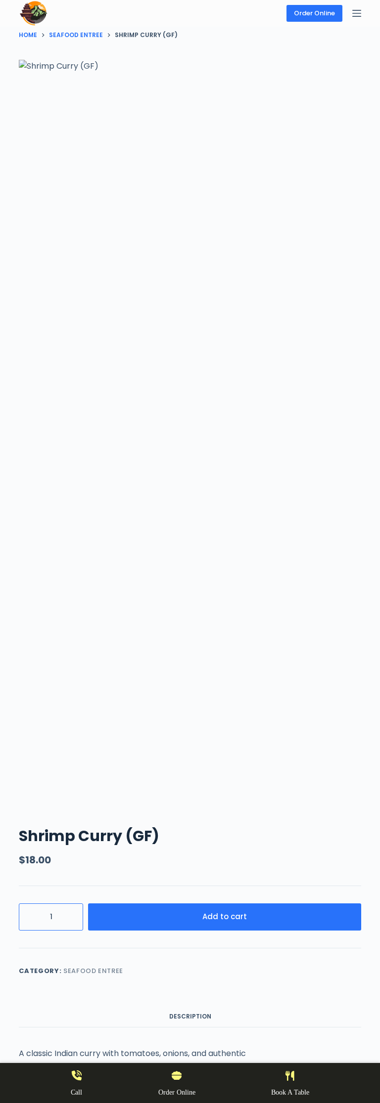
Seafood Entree (93, 971)
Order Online (314, 13)
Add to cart (224, 916)
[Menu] (356, 13)
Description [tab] (190, 1016)
